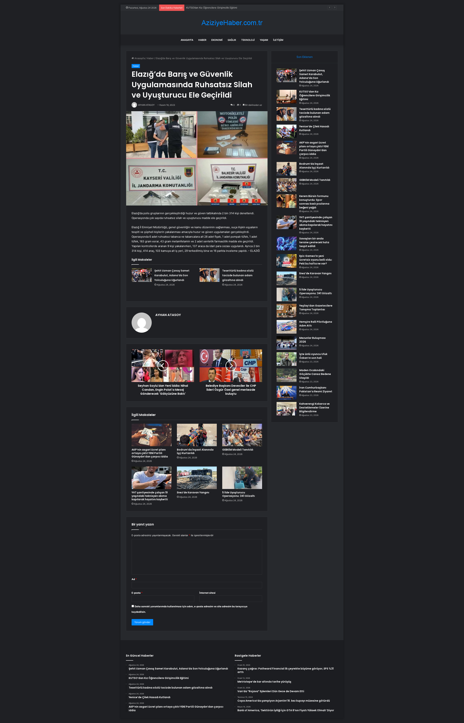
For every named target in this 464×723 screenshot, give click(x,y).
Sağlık (232, 39)
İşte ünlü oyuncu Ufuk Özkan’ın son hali (313, 356)
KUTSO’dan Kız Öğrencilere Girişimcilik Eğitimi (314, 95)
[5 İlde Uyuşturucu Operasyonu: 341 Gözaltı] (242, 478)
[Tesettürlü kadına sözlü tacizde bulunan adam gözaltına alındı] (209, 275)
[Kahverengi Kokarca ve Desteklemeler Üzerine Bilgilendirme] (287, 409)
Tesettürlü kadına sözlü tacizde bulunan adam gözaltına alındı (220, 7)
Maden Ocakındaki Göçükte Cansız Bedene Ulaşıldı (315, 374)
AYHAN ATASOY (168, 315)
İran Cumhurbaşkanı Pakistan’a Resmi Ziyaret (315, 389)
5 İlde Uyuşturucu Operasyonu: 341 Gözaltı (238, 494)
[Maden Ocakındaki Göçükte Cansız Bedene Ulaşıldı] (287, 375)
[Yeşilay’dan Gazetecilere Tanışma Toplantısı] (287, 310)
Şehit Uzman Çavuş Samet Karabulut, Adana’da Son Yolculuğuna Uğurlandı (171, 275)
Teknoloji (248, 39)
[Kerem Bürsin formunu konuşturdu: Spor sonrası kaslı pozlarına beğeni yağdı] (287, 201)
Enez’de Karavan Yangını (193, 492)
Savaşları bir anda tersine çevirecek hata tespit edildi (314, 242)
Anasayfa (187, 39)
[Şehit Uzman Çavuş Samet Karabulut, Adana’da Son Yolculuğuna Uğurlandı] (142, 275)
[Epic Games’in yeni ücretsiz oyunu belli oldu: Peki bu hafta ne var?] (287, 261)
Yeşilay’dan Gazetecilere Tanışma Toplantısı (315, 307)
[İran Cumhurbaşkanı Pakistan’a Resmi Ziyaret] (287, 392)
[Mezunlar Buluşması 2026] (287, 343)
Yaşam (264, 39)
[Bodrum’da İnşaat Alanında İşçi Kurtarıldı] (197, 435)
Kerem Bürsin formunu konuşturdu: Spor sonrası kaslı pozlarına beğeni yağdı (314, 201)
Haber (202, 39)
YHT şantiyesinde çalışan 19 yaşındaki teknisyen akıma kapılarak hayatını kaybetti (150, 496)
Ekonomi (217, 39)
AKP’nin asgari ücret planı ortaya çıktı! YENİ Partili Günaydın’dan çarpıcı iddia (150, 453)
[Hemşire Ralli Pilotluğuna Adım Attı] (287, 327)
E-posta (137, 592)
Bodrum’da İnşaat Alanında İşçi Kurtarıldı (195, 451)
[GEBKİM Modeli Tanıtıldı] (242, 435)
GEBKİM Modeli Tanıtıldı (237, 449)
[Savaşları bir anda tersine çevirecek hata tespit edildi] (287, 243)
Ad (134, 579)
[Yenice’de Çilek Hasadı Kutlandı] (287, 131)
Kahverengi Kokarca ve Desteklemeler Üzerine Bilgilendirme (314, 407)
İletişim (278, 39)
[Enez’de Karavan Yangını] (197, 478)
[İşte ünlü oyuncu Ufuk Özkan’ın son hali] (287, 359)
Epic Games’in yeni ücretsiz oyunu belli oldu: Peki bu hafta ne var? (315, 259)
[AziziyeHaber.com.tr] (232, 22)
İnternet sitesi (207, 592)
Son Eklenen (305, 57)
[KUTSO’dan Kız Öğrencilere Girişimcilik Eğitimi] (287, 96)
